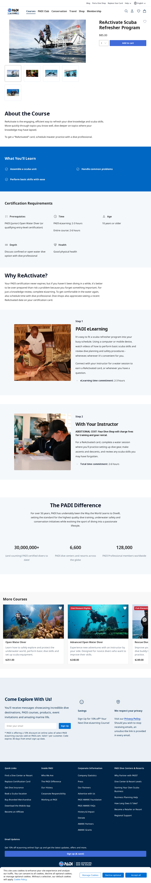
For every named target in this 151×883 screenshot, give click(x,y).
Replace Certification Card (17, 781)
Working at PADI (49, 799)
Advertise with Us (86, 793)
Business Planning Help (126, 797)
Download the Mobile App (17, 805)
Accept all (136, 875)
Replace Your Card (115, 3)
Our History (47, 787)
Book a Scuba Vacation (16, 793)
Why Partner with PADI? (126, 775)
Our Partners (84, 787)
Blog (88, 3)
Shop (82, 11)
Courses (31, 11)
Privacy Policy (132, 718)
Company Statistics (87, 775)
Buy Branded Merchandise (18, 799)
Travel (73, 11)
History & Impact (86, 811)
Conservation (59, 11)
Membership (94, 11)
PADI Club (43, 11)
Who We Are (47, 775)
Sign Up (65, 725)
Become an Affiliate (14, 811)
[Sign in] (132, 11)
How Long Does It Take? (126, 803)
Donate (81, 817)
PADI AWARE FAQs (86, 805)
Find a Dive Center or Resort (18, 775)
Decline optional (113, 875)
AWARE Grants (85, 829)
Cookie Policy (20, 879)
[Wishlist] (138, 11)
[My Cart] (144, 11)
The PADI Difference (51, 781)
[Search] (126, 11)
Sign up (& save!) (75, 853)
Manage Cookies (90, 875)
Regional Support (123, 815)
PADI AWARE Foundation (90, 799)
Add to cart (128, 43)
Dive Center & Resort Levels (128, 781)
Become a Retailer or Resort (128, 809)
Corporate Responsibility (53, 793)
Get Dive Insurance (14, 787)
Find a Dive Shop (99, 3)
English (138, 3)
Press (80, 781)
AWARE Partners (86, 823)
